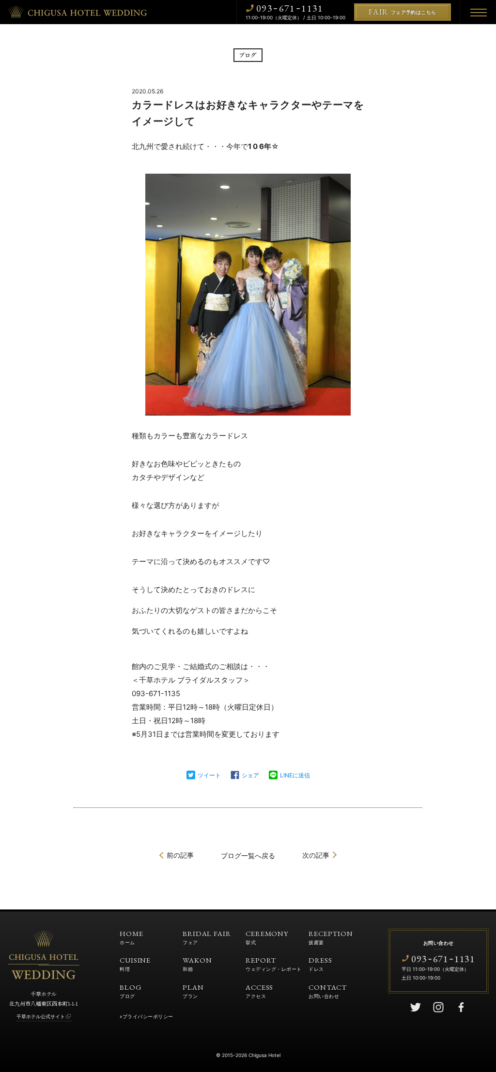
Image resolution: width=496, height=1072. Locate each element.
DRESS (320, 963)
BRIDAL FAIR (207, 937)
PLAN (193, 991)
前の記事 (180, 855)
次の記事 (315, 855)
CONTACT (328, 991)
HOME (131, 937)
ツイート (209, 775)
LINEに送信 (295, 775)
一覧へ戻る (248, 855)
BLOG (131, 991)
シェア (250, 775)
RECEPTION (331, 937)
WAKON (197, 963)
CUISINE (135, 963)
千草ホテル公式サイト (40, 1016)
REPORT (274, 963)
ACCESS (259, 991)
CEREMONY (267, 937)
